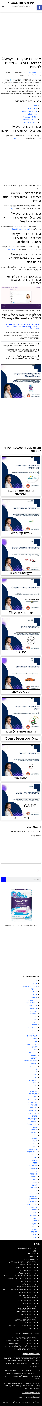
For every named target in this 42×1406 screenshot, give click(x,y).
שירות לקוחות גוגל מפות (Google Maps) (22, 1343)
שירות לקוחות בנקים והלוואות (26, 1273)
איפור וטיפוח (32, 1000)
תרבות (35, 1234)
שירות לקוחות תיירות (29, 1317)
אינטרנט (34, 997)
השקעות (34, 1055)
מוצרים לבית (32, 1113)
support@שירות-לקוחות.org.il (29, 1397)
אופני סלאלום (21, 692)
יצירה (35, 1085)
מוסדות (34, 1096)
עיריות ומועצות (32, 1152)
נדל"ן (35, 1135)
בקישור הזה (12, 249)
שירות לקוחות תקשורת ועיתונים (25, 1320)
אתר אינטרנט (32, 108)
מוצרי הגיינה (32, 1102)
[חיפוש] (3, 879)
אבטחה (27, 72)
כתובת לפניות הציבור (30, 122)
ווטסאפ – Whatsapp (30, 117)
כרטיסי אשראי (32, 1094)
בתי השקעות (32, 1027)
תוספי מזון (33, 1215)
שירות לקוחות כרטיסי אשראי (26, 1287)
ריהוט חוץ (33, 1187)
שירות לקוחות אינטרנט (28, 1270)
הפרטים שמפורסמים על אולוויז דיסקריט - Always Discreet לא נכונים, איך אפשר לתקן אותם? (22, 358)
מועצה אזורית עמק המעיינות (21, 492)
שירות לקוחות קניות (29, 1303)
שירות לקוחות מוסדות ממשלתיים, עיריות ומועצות (19, 1289)
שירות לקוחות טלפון (29, 1284)
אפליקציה (33, 1011)
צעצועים (34, 1168)
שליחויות (34, 1207)
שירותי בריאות (32, 1204)
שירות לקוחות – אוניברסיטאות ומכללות (22, 1262)
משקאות (34, 1132)
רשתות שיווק (32, 1201)
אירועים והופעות (31, 1003)
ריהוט (35, 1182)
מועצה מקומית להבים (21, 731)
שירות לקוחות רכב (30, 1306)
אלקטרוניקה (33, 1005)
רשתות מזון (33, 1199)
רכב (35, 1190)
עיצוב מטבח (33, 1149)
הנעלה (34, 1049)
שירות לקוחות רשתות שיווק (27, 1309)
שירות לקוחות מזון (30, 1298)
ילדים (35, 1083)
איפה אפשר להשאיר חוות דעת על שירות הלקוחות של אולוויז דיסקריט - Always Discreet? (20, 344)
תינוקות (34, 1223)
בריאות (34, 1025)
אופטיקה (34, 989)
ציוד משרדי (33, 1165)
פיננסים (34, 1160)
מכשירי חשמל (32, 1124)
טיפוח (35, 1072)
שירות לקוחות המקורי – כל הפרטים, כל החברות (20, 1276)
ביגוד (35, 1016)
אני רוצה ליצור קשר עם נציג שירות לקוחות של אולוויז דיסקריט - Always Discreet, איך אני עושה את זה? (22, 326)
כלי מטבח (33, 1091)
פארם (35, 1157)
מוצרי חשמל (33, 1105)
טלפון (35, 106)
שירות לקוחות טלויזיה (28, 1281)
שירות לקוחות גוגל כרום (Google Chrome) (21, 1340)
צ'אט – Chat (32, 114)
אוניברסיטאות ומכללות (29, 986)
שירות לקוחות (36, 72)
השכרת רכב (33, 1052)
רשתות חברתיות (31, 1196)
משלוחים (34, 1130)
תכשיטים (34, 1226)
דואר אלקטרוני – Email (29, 111)
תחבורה (34, 1218)
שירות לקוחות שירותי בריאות (26, 1311)
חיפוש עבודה (32, 1066)
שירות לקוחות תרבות (29, 1322)
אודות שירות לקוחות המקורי (26, 1248)
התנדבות (34, 1058)
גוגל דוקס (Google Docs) (21, 738)
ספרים (35, 1146)
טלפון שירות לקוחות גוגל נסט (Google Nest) (20, 1346)
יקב (36, 1088)
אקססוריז (33, 1014)
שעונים (34, 1210)
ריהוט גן (34, 1185)
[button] (39, 7)
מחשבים (34, 1121)
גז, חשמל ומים (32, 1036)
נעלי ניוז (21, 652)
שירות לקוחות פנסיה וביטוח (27, 1300)
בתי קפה (34, 1033)
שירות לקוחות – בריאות (28, 1264)
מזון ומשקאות (32, 1118)
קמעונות (34, 1176)
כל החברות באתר (30, 1259)
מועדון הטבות (32, 1099)
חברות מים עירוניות (30, 1060)
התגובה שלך (36, 836)
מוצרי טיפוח (33, 1107)
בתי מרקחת (33, 1030)
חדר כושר (33, 1063)
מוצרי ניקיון (33, 1110)
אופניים (34, 994)
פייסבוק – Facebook (30, 119)
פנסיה (35, 1163)
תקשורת (34, 1232)
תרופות (34, 1237)
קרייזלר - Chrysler (21, 612)
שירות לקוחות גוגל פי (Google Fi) (24, 1349)
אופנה (35, 991)
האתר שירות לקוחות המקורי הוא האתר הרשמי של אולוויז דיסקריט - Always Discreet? (21, 351)
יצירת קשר (32, 1256)
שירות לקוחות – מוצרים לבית (26, 1267)
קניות (35, 1179)
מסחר (35, 1127)
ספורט (35, 1143)
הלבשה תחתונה (31, 1044)
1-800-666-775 (17, 138)
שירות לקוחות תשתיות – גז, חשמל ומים (22, 1325)
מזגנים (34, 1116)
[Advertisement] (21, 34)
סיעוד (35, 1141)
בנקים (35, 1022)
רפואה (35, 1193)
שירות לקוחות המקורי (21, 3)
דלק (35, 1041)
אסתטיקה (33, 1008)
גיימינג (34, 1038)
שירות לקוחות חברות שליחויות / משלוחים (22, 1278)
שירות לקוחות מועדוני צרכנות (26, 1292)
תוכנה (35, 1212)
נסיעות (34, 1138)
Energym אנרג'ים (21, 573)
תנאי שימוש (32, 1328)
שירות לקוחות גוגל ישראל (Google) (24, 1338)
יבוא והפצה (33, 1080)
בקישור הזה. (10, 208)
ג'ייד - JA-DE (21, 818)
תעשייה (34, 1229)
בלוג (34, 1251)
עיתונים (34, 1154)
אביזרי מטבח (32, 983)
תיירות (35, 1221)
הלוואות (34, 1047)
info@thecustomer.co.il (21, 229)
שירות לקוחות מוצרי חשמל (27, 1295)
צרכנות (34, 1171)
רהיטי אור (21, 778)
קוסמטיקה (33, 1174)
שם (40, 862)
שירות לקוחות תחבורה (28, 1314)
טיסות (35, 1069)
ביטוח (35, 1019)
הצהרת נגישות (31, 1253)
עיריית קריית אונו (21, 533)
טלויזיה (34, 1074)
